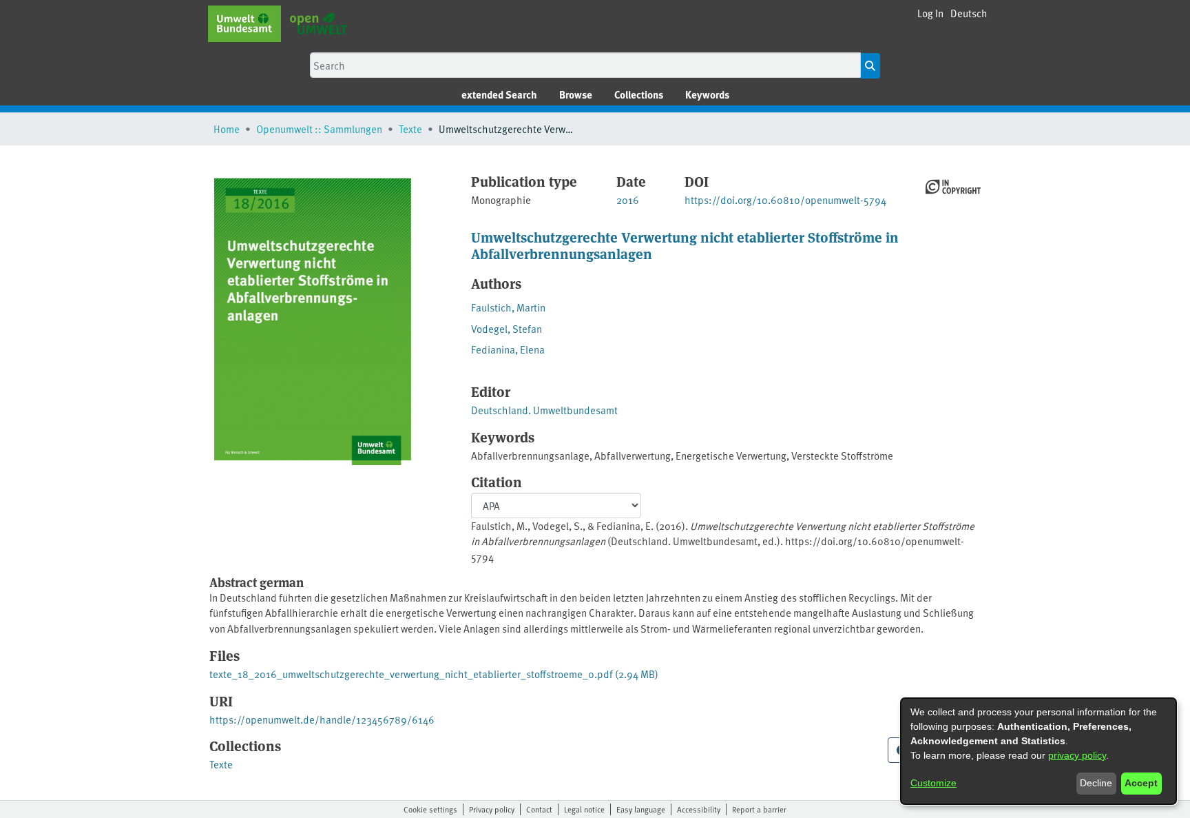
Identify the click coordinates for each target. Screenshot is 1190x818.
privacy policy (1077, 755)
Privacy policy (491, 809)
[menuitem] (575, 94)
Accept (1141, 782)
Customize (933, 782)
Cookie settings (430, 809)
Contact (539, 809)
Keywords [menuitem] (707, 94)
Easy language (640, 809)
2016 (627, 199)
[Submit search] (870, 66)
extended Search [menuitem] (499, 94)
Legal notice (584, 809)
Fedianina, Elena (508, 349)
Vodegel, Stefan (506, 328)
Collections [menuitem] (638, 94)
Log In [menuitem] (930, 13)
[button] (969, 13)
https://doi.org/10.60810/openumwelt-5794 (785, 199)
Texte (410, 128)
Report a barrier (759, 809)
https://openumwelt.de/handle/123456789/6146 (322, 719)
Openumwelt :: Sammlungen (319, 128)
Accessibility (698, 809)
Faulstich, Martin (508, 307)
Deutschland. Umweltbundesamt (544, 409)
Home (226, 128)
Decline (1096, 782)
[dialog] (1038, 751)
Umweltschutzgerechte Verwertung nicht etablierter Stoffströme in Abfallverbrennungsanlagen (685, 245)
